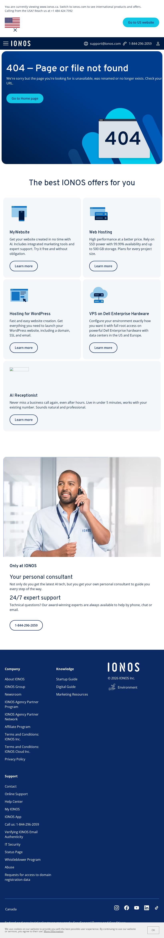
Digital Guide (66, 687)
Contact (11, 786)
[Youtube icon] (136, 909)
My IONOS (12, 809)
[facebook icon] (126, 909)
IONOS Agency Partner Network (22, 716)
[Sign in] (158, 43)
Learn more (24, 266)
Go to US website (141, 22)
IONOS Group (15, 687)
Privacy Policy (15, 759)
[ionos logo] (20, 43)
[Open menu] (5, 43)
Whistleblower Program (23, 859)
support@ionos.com (105, 43)
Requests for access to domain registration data (28, 877)
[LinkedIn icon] (146, 909)
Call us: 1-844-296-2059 (22, 824)
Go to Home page (25, 98)
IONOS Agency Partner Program (22, 704)
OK (153, 930)
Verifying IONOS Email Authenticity (21, 834)
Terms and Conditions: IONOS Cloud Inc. (22, 749)
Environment (127, 687)
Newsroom (13, 694)
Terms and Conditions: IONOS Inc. (22, 736)
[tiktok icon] (156, 909)
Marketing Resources (72, 694)
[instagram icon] (116, 909)
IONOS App (13, 817)
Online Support (16, 794)
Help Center (14, 801)
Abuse (9, 867)
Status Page (14, 852)
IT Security (12, 844)
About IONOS (15, 679)
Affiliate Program (17, 727)
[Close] (15, 30)
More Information (53, 931)
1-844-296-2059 (140, 43)
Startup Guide (66, 679)
